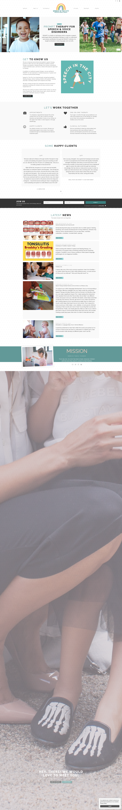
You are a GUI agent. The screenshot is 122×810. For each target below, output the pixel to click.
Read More (60, 41)
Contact (97, 8)
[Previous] (117, 50)
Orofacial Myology (61, 244)
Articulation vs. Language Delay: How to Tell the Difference (69, 324)
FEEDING (60, 26)
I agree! (109, 806)
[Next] (119, 50)
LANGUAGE (59, 284)
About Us (35, 8)
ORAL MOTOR (59, 223)
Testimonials (46, 8)
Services (25, 8)
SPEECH (58, 323)
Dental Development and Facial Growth (65, 225)
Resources (86, 8)
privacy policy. (101, 205)
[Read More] (72, 364)
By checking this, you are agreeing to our (94, 205)
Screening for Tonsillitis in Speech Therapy (65, 245)
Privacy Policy (103, 803)
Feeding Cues (59, 266)
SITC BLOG (76, 8)
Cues (60, 29)
